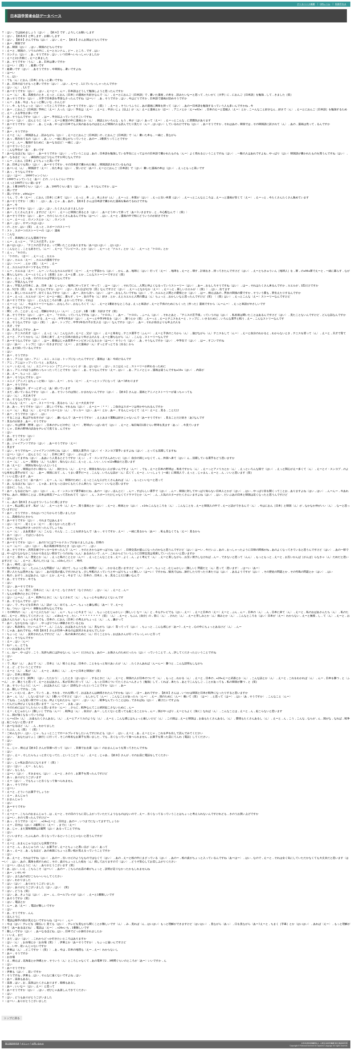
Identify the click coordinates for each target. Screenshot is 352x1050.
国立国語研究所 (12, 1043)
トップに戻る (12, 1018)
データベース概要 (306, 4)
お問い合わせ (38, 1043)
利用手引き (340, 4)
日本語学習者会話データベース (36, 16)
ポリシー (25, 1043)
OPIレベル (325, 4)
